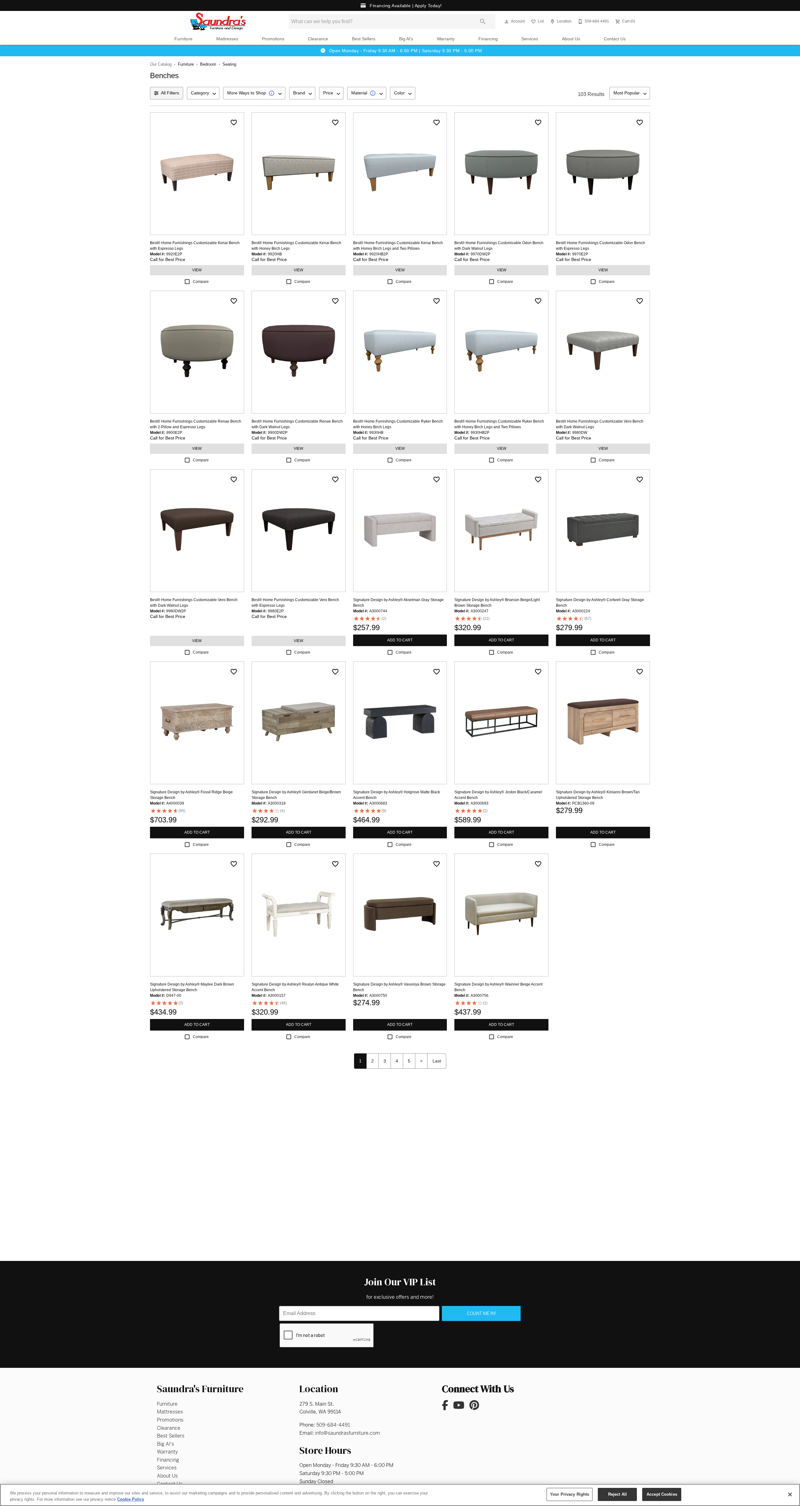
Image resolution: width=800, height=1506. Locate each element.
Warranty (446, 39)
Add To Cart (399, 640)
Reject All (617, 1494)
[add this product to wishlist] (233, 122)
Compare (201, 281)
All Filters (170, 92)
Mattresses (227, 39)
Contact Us (615, 39)
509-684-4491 (333, 1425)
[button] (506, 21)
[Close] (790, 1494)
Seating (229, 64)
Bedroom (208, 64)
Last (436, 1060)
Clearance (318, 39)
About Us (571, 39)
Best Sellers (363, 39)
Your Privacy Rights (569, 1494)
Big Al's (406, 39)
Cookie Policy (130, 1499)
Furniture (183, 39)
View (197, 270)
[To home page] (218, 21)
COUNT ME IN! (481, 1313)
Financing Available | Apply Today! (405, 5)
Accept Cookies (662, 1494)
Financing (488, 39)
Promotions (273, 39)
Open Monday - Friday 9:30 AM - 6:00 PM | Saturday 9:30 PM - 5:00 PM (405, 50)
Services (529, 39)
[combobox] (203, 93)
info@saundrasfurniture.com (347, 1433)
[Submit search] (483, 21)
